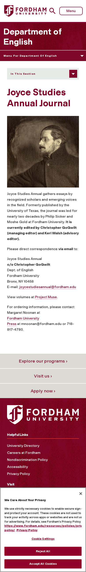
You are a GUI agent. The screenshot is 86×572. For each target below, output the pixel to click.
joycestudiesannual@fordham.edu (47, 287)
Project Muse (46, 297)
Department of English (32, 37)
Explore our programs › (43, 361)
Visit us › (43, 376)
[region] (43, 529)
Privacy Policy (18, 474)
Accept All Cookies (42, 563)
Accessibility (17, 467)
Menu (71, 11)
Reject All (43, 551)
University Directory (23, 446)
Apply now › (43, 390)
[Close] (81, 493)
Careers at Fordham (23, 453)
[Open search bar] (54, 10)
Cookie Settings (43, 538)
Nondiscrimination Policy (27, 460)
